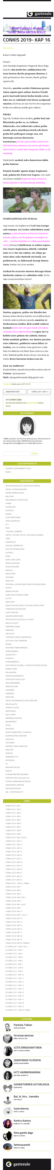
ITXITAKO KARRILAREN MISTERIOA (18, 781)
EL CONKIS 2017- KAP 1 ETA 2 (17, 946)
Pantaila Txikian (23, 1026)
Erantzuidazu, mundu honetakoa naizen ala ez (27, 30)
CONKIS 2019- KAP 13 (14, 844)
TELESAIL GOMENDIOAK (14, 545)
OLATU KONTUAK (12, 612)
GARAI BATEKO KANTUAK (15, 785)
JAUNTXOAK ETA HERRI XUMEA (17, 594)
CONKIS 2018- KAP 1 (13, 886)
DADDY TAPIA (10, 573)
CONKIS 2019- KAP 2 (13, 809)
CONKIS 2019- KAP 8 (13, 830)
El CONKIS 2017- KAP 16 (15, 996)
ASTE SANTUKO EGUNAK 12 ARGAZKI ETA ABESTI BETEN (26, 665)
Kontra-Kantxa (22, 1122)
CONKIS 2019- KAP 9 (13, 834)
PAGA (8, 528)
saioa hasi (32, 402)
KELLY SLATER (11, 714)
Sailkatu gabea (16, 384)
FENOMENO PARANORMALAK (17, 647)
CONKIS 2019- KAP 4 (13, 816)
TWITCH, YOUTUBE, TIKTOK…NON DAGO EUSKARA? (25, 535)
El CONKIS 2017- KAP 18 (15, 1003)
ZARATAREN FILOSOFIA (27, 1061)
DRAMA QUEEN (11, 668)
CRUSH (8, 725)
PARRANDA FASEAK (13, 626)
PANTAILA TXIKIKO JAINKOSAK (17, 746)
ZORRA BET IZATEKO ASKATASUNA (18, 637)
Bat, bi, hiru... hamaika (26, 1097)
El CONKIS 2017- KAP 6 (14, 960)
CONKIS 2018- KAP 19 (14, 939)
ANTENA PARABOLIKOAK (15, 492)
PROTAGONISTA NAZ (13, 788)
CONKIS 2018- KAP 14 (14, 922)
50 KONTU (9, 552)
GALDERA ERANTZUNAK (14, 616)
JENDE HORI (10, 602)
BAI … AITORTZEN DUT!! (14, 792)
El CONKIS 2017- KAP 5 (14, 957)
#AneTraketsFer (12, 391)
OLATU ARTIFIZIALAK (13, 517)
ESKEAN (8, 514)
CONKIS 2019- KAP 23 (14, 879)
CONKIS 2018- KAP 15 (14, 925)
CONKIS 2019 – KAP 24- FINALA (17, 883)
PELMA (8, 472)
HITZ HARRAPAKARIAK (27, 1073)
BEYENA (8, 644)
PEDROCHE (10, 739)
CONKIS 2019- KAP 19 (14, 865)
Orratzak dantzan (24, 1036)
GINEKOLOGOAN (12, 686)
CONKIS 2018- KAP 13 (14, 918)
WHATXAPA (10, 728)
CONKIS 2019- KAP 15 (14, 851)
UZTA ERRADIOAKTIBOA (28, 1048)
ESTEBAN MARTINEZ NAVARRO (17, 774)
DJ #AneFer (10, 658)
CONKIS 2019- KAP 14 (14, 848)
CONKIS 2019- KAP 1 (13, 805)
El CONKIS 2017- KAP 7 (14, 964)
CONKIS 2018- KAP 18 (14, 936)
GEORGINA (10, 577)
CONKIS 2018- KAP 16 (14, 929)
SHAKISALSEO (11, 542)
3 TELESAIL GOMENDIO (14, 531)
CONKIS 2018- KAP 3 (13, 894)
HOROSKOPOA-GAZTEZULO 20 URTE (19, 619)
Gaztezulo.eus (28, 14)
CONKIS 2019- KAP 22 (14, 876)
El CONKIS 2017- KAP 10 (15, 974)
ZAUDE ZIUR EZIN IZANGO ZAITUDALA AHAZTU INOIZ (25, 605)
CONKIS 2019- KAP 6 (13, 823)
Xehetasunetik (22, 1146)
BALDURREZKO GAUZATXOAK (17, 500)
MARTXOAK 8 (11, 711)
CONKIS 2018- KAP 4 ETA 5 (15, 897)
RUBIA (8, 556)
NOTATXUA (10, 510)
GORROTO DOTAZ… (13, 707)
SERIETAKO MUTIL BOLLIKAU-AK (17, 778)
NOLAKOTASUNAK (12, 566)
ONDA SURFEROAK (13, 521)
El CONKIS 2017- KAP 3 (14, 950)
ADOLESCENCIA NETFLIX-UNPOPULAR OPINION (23, 485)
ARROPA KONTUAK (13, 767)
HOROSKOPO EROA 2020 (15, 679)
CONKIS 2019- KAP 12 (14, 841)
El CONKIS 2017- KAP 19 (15, 1006)
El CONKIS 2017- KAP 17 (15, 999)
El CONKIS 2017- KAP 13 (15, 985)
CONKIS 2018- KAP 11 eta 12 (16, 915)
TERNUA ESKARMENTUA (14, 676)
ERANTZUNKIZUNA (12, 563)
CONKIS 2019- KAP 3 (13, 812)
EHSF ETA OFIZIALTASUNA (15, 549)
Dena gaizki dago (23, 1134)
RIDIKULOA (10, 580)
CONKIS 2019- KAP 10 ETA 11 (17, 837)
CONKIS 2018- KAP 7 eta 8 (15, 904)
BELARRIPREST (11, 721)
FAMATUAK (10, 630)
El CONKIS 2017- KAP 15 (15, 992)
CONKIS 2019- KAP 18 (14, 862)
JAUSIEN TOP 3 (11, 654)
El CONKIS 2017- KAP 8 (14, 967)
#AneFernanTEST (12, 623)
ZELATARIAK (10, 690)
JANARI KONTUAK (12, 591)
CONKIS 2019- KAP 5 (13, 820)
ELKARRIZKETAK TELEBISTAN (16, 735)
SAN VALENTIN (11, 672)
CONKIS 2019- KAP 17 (41, 391)
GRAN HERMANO (12, 651)
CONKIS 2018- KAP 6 (13, 901)
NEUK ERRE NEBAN (13, 683)
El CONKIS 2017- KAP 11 (15, 978)
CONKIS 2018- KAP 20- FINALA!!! (18, 943)
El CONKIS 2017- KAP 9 (14, 971)
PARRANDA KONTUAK (14, 718)
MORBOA (9, 753)
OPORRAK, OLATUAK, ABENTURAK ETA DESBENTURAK (26, 584)
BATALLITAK (10, 697)
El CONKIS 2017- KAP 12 (15, 981)
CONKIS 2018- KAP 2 (13, 890)
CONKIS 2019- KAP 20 (14, 869)
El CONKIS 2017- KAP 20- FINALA (18, 1010)
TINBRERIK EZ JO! (12, 756)
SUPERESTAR (10, 507)
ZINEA (8, 538)
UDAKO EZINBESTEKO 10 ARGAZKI (18, 732)
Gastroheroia (21, 1109)
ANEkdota (9, 570)
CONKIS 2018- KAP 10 (14, 911)
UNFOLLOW (10, 633)
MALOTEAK (10, 496)
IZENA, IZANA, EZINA (13, 559)
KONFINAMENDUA (12, 661)
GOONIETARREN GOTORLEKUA (31, 1085)
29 (7, 763)
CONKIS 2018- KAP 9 (13, 908)
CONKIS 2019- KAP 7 (13, 827)
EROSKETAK (10, 760)
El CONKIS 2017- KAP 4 (14, 953)
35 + (7, 524)
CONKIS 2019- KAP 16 (14, 855)
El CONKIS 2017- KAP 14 (15, 988)
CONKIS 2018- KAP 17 (14, 932)
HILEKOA (9, 770)
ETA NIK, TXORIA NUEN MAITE (16, 489)
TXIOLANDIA (10, 742)
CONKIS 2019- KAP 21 (14, 872)
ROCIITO (9, 587)
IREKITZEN (9, 749)
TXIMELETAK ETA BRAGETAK (16, 609)
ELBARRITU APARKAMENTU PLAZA (18, 468)
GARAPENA (10, 693)
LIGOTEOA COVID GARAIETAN (16, 640)
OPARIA (8, 503)
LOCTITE (8, 598)
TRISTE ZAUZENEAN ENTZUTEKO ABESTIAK (21, 700)
